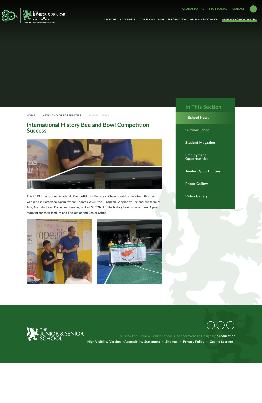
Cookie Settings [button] (221, 342)
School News (98, 115)
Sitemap (171, 342)
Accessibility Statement (142, 342)
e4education (226, 336)
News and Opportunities (61, 115)
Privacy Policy (193, 342)
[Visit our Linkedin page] (230, 325)
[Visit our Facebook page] (211, 325)
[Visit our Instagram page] (221, 325)
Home (31, 115)
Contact (238, 9)
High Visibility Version (104, 342)
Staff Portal (218, 9)
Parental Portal (192, 9)
